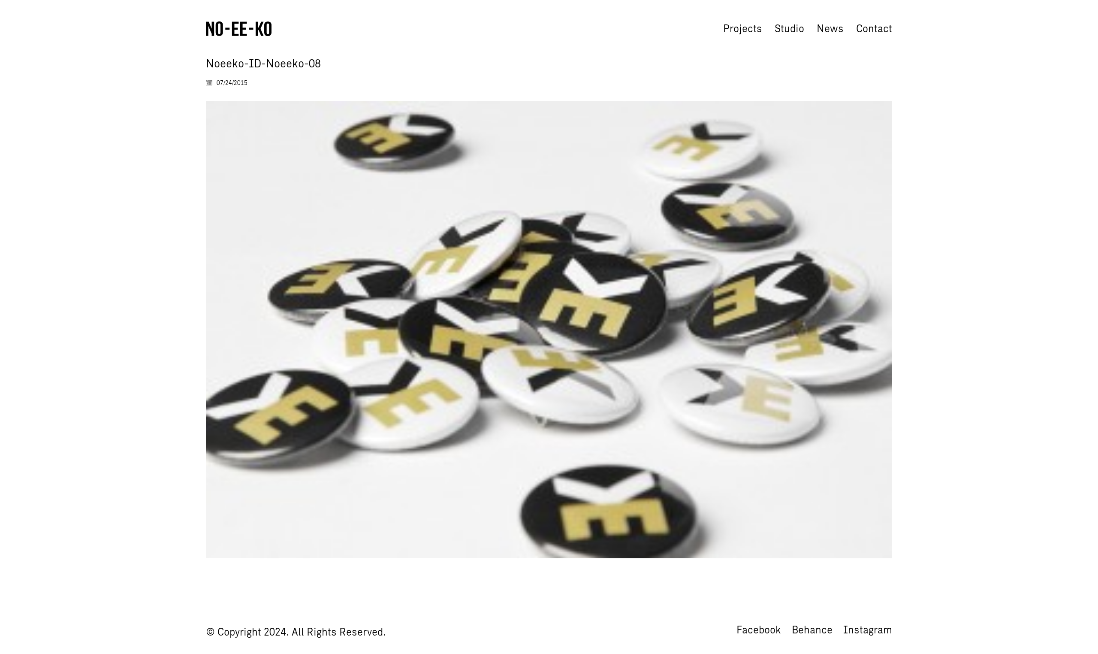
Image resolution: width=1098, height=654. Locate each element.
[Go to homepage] (238, 28)
